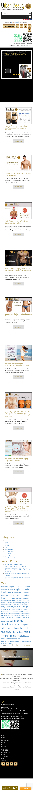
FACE (2, 739)
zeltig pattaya (19, 617)
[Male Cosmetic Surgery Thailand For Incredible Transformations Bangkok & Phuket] (18, 258)
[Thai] (31, 19)
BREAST (3, 746)
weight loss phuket (18, 592)
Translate (16, 22)
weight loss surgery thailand (12, 606)
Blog (6, 540)
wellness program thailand (20, 613)
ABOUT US (4, 737)
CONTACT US (4, 760)
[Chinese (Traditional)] (25, 19)
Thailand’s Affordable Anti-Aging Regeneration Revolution (16, 460)
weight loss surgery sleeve (15, 602)
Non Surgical (8, 555)
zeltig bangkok (10, 617)
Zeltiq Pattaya (16, 631)
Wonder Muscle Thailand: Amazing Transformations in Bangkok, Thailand (15, 565)
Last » (28, 645)
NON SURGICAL (5, 741)
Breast (7, 544)
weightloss (10, 589)
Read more (8, 71)
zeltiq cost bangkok (19, 624)
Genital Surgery (9, 549)
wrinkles (17, 615)
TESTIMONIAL (5, 756)
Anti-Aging (8, 553)
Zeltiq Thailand (18, 635)
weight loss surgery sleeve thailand (18, 604)
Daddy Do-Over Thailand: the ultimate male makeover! (18, 174)
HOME (3, 735)
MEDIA (3, 754)
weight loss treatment (17, 609)
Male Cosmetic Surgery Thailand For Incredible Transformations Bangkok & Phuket (18, 270)
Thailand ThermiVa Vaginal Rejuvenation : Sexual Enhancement (17, 365)
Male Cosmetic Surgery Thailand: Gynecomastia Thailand (16, 222)
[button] (26, 17)
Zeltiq (13, 620)
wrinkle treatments (24, 615)
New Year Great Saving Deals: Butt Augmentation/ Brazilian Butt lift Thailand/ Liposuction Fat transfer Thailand (17, 509)
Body (6, 542)
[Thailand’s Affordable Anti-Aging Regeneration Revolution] (18, 448)
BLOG (2, 758)
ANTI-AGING (4, 751)
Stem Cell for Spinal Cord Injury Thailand (15, 568)
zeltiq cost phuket (9, 628)
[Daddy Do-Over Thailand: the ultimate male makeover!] (18, 163)
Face (6, 547)
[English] (27, 19)
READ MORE (18, 141)
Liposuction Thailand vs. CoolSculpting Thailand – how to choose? (18, 315)
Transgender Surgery (10, 557)
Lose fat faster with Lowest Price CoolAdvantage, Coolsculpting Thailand (16, 128)
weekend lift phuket (18, 586)
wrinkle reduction (10, 615)
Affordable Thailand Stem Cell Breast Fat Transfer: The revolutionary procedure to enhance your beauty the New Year (18, 414)
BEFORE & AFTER (6, 753)
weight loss (19, 589)
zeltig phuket (26, 617)
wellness (12, 613)
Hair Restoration (9, 551)
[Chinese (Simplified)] (23, 19)
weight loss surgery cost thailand (13, 600)
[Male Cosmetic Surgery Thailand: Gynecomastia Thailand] (18, 210)
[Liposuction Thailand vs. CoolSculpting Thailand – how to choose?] (18, 304)
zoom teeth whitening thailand (16, 641)
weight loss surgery (15, 595)
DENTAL (3, 742)
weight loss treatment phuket (16, 611)
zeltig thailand (6, 621)
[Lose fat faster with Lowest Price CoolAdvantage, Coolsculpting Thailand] (18, 115)
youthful (3, 617)
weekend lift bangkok (7, 587)
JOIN (26, 659)
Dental (7, 546)
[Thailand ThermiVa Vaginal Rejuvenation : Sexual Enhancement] (18, 353)
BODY (3, 744)
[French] (29, 19)
